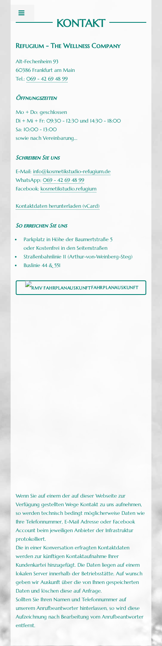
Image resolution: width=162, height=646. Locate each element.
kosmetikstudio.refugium (68, 188)
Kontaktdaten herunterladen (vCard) (57, 206)
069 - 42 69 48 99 (47, 78)
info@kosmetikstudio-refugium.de (71, 171)
